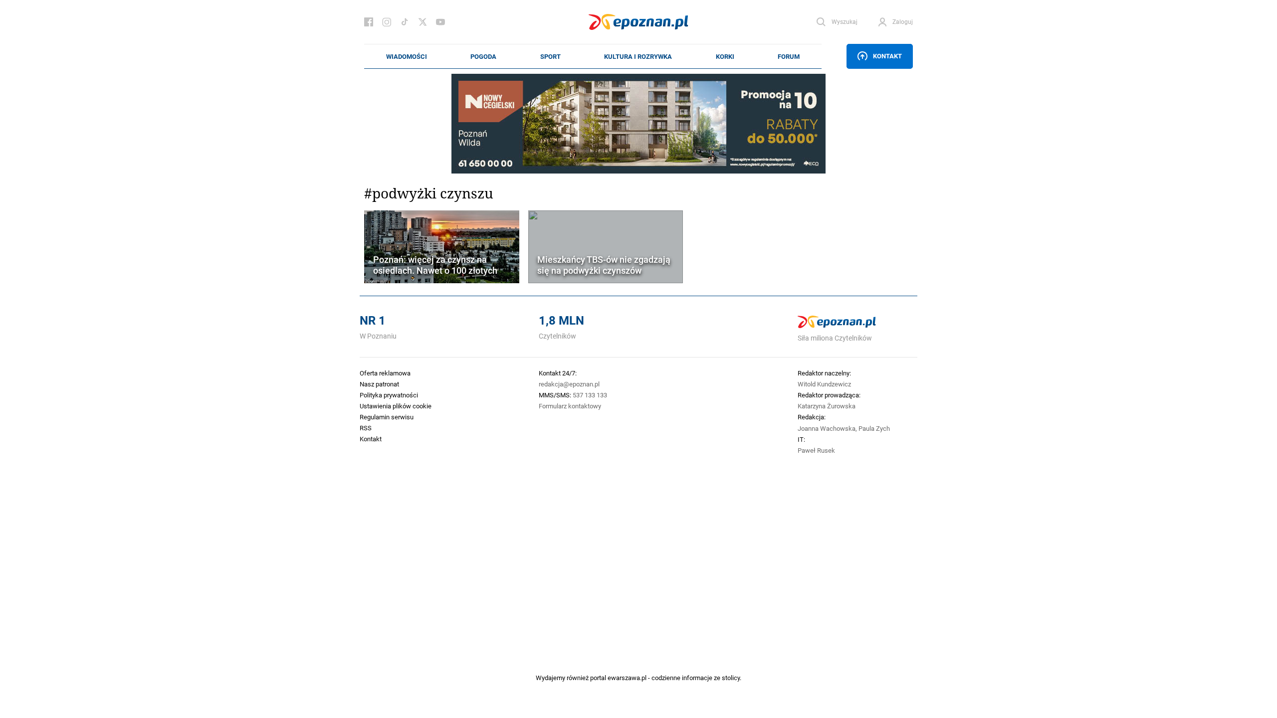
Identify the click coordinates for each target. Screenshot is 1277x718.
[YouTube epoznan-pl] (440, 21)
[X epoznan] (422, 21)
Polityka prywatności (389, 395)
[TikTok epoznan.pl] (404, 21)
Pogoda (483, 56)
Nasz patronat (379, 384)
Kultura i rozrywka (638, 56)
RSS (366, 428)
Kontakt (887, 56)
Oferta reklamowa (385, 373)
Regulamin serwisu (387, 417)
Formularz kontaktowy (570, 406)
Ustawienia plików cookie (395, 406)
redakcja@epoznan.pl (569, 384)
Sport (550, 56)
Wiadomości (406, 56)
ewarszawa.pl (627, 678)
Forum (789, 56)
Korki (725, 56)
